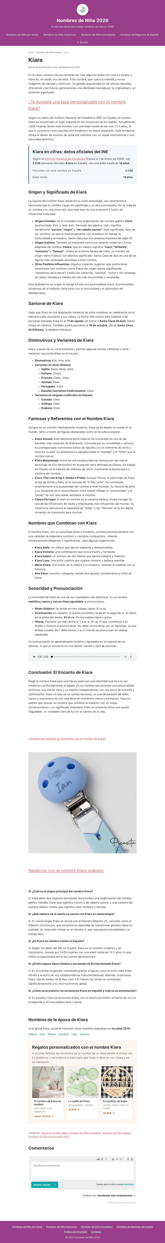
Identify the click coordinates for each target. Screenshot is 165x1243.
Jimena (84, 1034)
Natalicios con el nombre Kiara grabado (66, 870)
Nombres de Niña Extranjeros (98, 34)
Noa (42, 1034)
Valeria (32, 1034)
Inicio (31, 52)
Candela (63, 1034)
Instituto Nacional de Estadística (65, 158)
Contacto (96, 1231)
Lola (74, 1034)
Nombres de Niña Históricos (60, 34)
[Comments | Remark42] (82, 1181)
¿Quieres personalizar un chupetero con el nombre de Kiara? (67, 738)
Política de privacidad (75, 1231)
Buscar (84, 42)
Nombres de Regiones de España (140, 34)
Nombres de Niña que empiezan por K (49, 1136)
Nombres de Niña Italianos (116, 1133)
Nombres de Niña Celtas (48, 52)
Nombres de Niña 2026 (82, 20)
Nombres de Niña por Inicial (22, 34)
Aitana (52, 1034)
